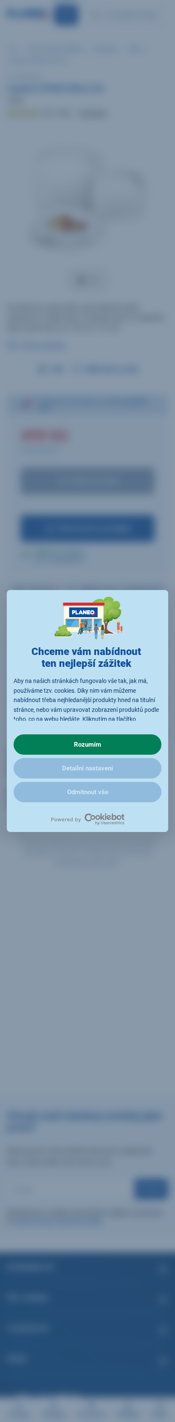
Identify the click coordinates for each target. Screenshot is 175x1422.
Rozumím (87, 744)
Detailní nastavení (87, 768)
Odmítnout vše (87, 792)
